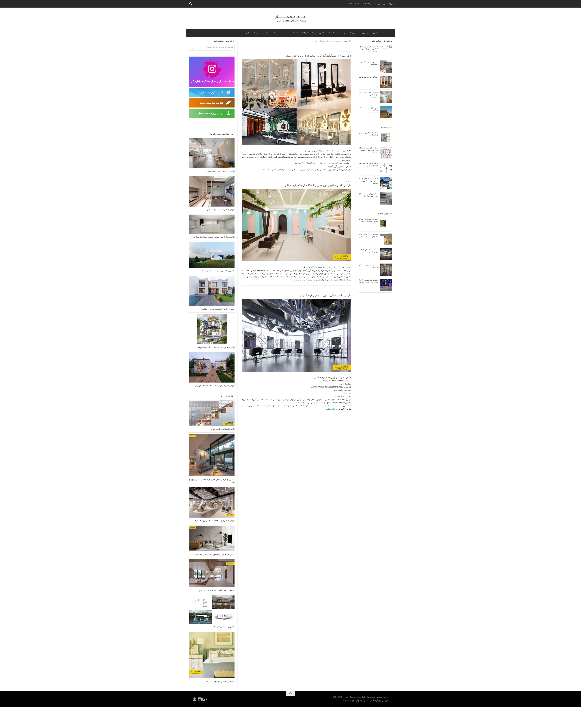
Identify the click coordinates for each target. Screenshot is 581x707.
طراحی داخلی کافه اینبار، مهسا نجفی (220, 171)
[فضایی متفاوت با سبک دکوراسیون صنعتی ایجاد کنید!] (212, 538)
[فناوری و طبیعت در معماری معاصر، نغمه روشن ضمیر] (386, 224)
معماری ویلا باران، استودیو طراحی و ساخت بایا (217, 309)
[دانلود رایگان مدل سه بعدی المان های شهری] (386, 168)
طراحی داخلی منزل (338, 33)
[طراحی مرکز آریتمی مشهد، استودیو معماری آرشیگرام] (212, 224)
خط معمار (387, 33)
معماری (355, 33)
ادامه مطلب (264, 169)
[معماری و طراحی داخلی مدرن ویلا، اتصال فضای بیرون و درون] (212, 455)
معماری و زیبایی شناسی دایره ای (368, 266)
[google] (205, 699)
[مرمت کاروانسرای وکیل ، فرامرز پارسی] (386, 254)
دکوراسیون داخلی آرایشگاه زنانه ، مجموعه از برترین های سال (318, 56)
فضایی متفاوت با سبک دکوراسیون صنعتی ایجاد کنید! (214, 554)
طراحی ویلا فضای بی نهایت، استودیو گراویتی (218, 271)
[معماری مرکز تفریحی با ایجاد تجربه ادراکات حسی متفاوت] (386, 285)
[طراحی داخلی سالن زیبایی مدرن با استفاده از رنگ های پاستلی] (296, 225)
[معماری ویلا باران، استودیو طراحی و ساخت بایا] (212, 291)
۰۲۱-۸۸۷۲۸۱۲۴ (353, 3)
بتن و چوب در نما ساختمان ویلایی (368, 108)
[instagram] (200, 699)
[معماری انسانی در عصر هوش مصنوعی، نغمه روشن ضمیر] (386, 239)
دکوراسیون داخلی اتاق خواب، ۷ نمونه (220, 681)
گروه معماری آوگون (385, 3)
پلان (247, 33)
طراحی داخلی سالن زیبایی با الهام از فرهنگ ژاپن (325, 295)
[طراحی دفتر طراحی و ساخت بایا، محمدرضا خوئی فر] (212, 367)
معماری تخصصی (282, 33)
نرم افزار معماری (301, 33)
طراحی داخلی (319, 33)
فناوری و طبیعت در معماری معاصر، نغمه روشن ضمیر (368, 220)
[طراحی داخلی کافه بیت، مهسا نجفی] (212, 191)
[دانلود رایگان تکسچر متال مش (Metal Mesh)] (386, 198)
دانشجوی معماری (262, 33)
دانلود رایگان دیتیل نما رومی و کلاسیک (368, 133)
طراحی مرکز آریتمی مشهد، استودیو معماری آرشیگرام (214, 237)
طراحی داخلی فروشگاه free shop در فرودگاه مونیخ (215, 520)
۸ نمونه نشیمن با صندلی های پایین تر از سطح (217, 590)
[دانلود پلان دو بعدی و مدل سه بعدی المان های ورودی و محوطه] (386, 183)
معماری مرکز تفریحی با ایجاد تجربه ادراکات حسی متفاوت (368, 281)
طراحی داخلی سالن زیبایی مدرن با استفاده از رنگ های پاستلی (318, 185)
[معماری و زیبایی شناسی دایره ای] (386, 270)
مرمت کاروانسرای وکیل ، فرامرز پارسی (368, 250)
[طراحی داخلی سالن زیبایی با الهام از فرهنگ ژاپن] (296, 335)
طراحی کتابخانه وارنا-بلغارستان (223, 429)
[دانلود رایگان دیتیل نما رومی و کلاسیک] (386, 137)
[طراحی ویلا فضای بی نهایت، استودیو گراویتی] (212, 255)
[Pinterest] (194, 699)
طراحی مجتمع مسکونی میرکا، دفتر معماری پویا (216, 347)
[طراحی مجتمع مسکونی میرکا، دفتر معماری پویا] (212, 329)
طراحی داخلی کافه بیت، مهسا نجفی (221, 209)
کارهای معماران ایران (370, 33)
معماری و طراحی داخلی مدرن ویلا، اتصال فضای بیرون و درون (212, 481)
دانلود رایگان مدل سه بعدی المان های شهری (368, 164)
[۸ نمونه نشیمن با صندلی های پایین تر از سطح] (212, 573)
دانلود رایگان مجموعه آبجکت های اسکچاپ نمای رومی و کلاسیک (368, 150)
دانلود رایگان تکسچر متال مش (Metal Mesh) (368, 194)
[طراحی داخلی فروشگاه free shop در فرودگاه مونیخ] (212, 502)
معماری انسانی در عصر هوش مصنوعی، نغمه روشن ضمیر (368, 235)
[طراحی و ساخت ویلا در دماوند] (212, 609)
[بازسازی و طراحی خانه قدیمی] (386, 82)
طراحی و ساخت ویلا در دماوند (223, 627)
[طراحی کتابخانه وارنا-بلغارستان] (212, 413)
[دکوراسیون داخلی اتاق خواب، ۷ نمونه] (212, 655)
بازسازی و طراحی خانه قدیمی (368, 77)
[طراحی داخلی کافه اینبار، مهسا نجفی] (212, 153)
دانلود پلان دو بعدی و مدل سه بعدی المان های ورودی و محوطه (368, 181)
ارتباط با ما (367, 3)
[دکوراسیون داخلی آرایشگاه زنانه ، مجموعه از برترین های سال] (296, 102)
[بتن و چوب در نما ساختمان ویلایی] (386, 112)
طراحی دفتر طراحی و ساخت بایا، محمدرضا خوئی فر (215, 385)
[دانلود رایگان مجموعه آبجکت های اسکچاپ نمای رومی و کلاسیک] (386, 153)
